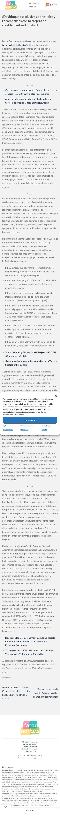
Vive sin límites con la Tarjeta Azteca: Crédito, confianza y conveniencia (45, 693)
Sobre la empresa (30, 751)
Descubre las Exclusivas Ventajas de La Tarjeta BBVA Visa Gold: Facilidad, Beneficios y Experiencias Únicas (30, 641)
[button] (55, 395)
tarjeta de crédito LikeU (15, 44)
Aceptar (30, 420)
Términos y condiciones (30, 742)
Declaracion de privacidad (30, 749)
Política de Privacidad (30, 744)
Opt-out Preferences (30, 746)
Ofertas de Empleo (34, 5)
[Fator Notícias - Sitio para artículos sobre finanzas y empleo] (13, 5)
